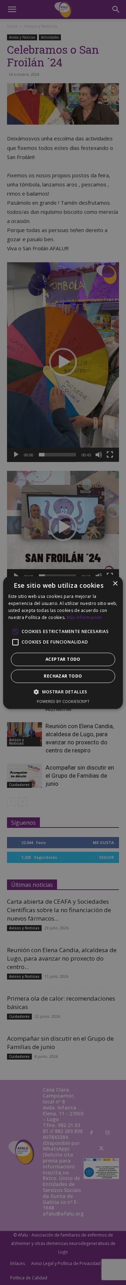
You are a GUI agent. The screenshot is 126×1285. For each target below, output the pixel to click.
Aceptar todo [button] (63, 659)
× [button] (115, 583)
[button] (63, 691)
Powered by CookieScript (63, 701)
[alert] (63, 642)
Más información (84, 617)
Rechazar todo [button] (63, 676)
